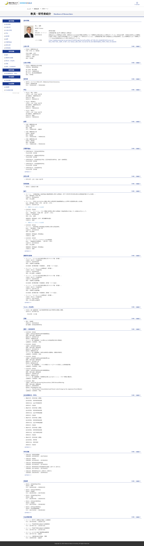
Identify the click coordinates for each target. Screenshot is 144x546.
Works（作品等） (11, 60)
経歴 (7, 39)
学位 (7, 33)
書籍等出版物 (9, 57)
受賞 (7, 63)
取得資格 (8, 48)
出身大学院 (9, 30)
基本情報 (8, 24)
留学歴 (7, 36)
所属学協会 (9, 42)
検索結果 (36, 8)
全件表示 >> (28, 171)
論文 (7, 54)
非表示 (138, 46)
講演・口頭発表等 (11, 66)
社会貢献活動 (9, 90)
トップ (29, 8)
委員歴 (7, 87)
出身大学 (8, 27)
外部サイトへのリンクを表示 (36, 207)
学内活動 (8, 80)
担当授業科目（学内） (12, 73)
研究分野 (8, 45)
